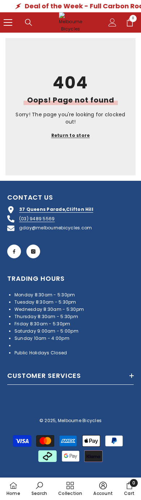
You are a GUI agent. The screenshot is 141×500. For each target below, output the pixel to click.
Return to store (70, 135)
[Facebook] (14, 251)
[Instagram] (33, 251)
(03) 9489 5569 (37, 219)
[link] (39, 488)
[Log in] (112, 22)
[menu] (8, 22)
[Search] (28, 22)
